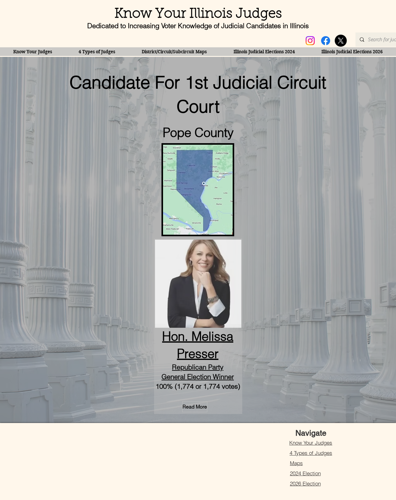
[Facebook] (326, 41)
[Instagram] (310, 41)
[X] (341, 41)
